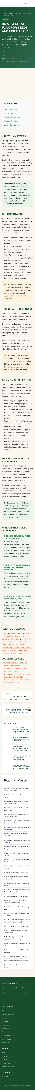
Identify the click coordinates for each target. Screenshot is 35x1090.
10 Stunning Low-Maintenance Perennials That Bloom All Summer (16, 861)
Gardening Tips (6, 1021)
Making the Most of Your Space (15, 125)
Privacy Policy (6, 1063)
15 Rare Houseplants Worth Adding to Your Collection (17, 951)
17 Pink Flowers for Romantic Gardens (15, 956)
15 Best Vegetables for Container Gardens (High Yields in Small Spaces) (17, 921)
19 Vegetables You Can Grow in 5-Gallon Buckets (16, 966)
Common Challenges (11, 121)
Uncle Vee (12, 59)
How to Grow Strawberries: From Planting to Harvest (20, 748)
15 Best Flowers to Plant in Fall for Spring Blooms (16, 908)
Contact (4, 1059)
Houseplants (5, 1042)
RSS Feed (5, 1076)
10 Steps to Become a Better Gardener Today (16, 848)
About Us (4, 1056)
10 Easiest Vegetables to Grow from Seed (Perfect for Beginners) (16, 815)
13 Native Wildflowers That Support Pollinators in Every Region (15, 901)
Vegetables (5, 1025)
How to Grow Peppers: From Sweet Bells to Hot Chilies (21, 739)
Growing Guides (6, 1028)
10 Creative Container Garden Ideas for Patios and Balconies (16, 802)
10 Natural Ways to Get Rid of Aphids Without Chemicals (15, 835)
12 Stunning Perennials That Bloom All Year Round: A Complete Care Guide (17, 891)
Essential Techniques (12, 117)
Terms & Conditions (8, 1066)
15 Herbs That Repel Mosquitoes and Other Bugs (17, 944)
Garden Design (6, 1035)
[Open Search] (26, 3)
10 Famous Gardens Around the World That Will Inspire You (17, 828)
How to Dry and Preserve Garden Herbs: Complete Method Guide (17, 636)
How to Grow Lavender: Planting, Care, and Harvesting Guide (22, 757)
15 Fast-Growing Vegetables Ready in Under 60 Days (15, 932)
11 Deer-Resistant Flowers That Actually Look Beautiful (16, 878)
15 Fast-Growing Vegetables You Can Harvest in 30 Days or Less (15, 938)
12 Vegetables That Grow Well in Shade (16, 896)
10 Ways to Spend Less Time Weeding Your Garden (17, 867)
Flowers (4, 1032)
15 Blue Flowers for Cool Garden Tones (16, 926)
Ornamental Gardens (8, 1014)
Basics (4, 1018)
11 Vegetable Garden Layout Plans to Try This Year (16, 884)
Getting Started (9, 113)
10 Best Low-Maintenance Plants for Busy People (16, 796)
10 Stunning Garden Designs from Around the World (16, 854)
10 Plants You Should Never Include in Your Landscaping (17, 841)
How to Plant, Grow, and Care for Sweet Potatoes (15, 645)
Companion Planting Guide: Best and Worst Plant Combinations (21, 767)
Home (5, 13)
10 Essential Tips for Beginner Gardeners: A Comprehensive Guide (17, 822)
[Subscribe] (27, 993)
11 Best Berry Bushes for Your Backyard (16, 872)
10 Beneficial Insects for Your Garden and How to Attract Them (16, 789)
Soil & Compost (6, 1039)
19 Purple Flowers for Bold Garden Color (16, 960)
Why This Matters (10, 109)
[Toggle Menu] (31, 3)
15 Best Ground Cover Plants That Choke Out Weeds (16, 914)
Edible (11, 13)
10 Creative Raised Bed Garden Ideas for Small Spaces (16, 809)
